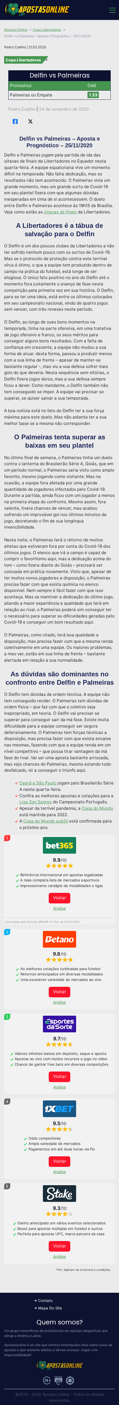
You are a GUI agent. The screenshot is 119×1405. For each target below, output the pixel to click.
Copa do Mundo (97, 808)
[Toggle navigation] (112, 10)
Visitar (59, 897)
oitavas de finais (60, 212)
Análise (59, 908)
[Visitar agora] (59, 845)
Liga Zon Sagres (35, 801)
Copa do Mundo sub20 (45, 821)
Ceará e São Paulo (37, 783)
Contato (45, 1300)
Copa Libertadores (47, 30)
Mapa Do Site (50, 1308)
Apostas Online (15, 30)
